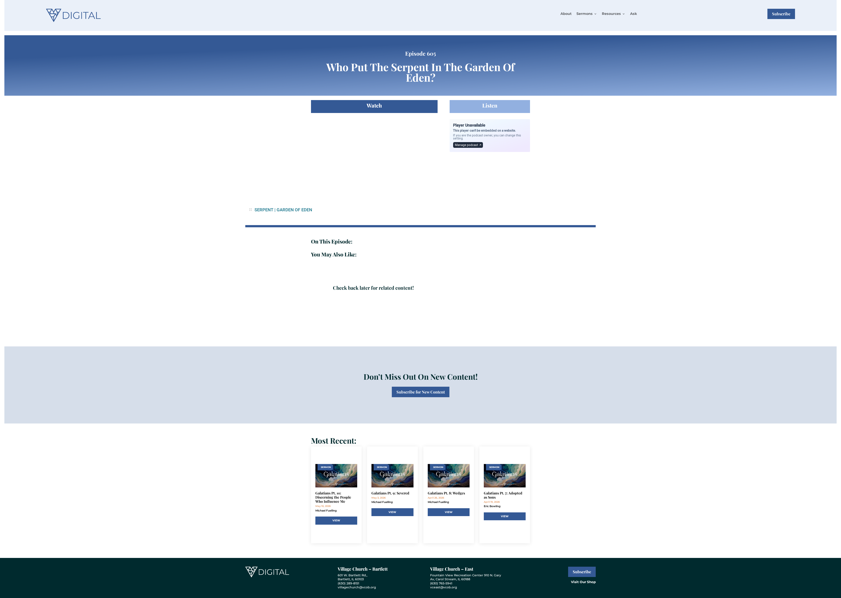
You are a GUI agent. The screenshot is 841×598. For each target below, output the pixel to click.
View (336, 520)
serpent (263, 209)
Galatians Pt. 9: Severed (390, 493)
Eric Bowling (492, 506)
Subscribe (781, 13)
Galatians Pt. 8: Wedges (446, 493)
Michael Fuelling (326, 510)
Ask (633, 14)
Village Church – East (451, 569)
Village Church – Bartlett (363, 569)
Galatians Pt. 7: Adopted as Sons (503, 495)
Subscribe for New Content (420, 392)
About (566, 14)
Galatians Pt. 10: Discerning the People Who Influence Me (333, 497)
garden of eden (294, 209)
